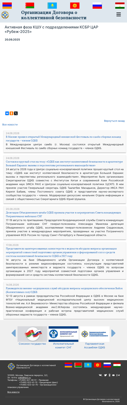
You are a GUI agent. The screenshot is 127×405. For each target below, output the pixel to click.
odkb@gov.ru (24, 377)
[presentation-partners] (13, 333)
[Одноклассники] (11, 113)
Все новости (10, 124)
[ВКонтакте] (7, 113)
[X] (16, 113)
